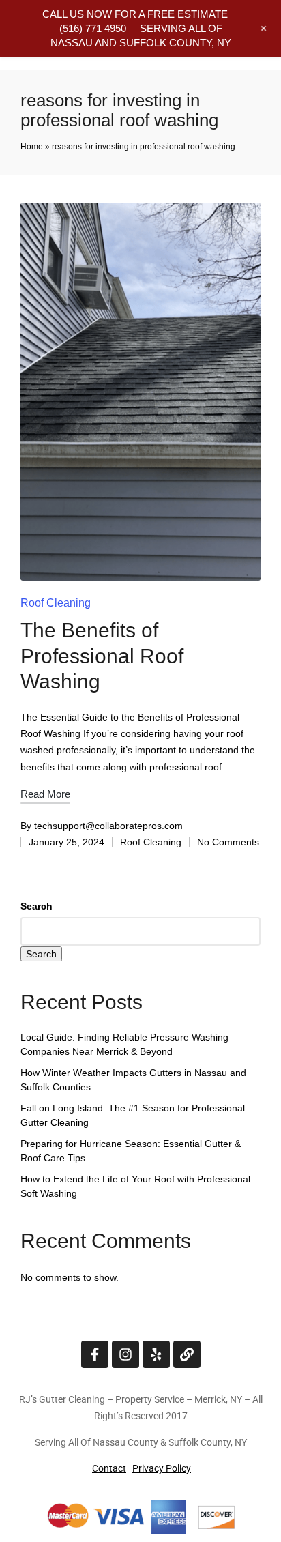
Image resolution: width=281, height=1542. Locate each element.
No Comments (228, 842)
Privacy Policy (161, 1468)
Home (31, 146)
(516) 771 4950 (92, 28)
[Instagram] (125, 1354)
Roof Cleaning (55, 603)
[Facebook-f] (94, 1354)
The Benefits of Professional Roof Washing (101, 656)
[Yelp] (156, 1354)
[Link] (187, 1354)
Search (36, 906)
